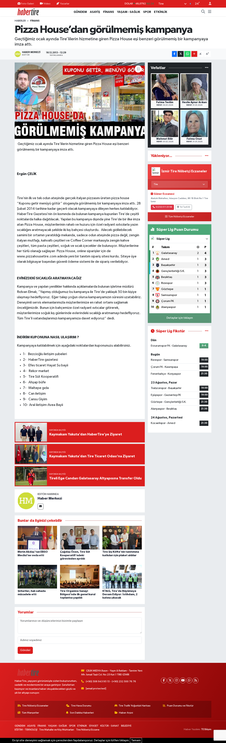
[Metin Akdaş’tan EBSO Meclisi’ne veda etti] (37, 537)
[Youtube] (183, 680)
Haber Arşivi (126, 712)
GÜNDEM (80, 11)
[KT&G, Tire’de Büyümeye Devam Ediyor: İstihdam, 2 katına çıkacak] (122, 576)
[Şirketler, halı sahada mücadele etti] (37, 576)
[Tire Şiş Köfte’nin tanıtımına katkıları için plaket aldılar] (122, 537)
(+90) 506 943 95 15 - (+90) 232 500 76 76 (111, 681)
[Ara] (203, 12)
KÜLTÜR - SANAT (109, 725)
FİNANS (108, 11)
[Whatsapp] (189, 680)
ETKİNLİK (160, 11)
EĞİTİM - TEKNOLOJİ (26, 729)
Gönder (25, 650)
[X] (170, 680)
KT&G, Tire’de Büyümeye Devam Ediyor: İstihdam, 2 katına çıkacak (120, 594)
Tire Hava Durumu (81, 705)
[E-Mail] (40, 506)
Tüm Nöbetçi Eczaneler (181, 216)
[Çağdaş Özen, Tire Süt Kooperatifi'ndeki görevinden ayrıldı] (79, 537)
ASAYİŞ (95, 11)
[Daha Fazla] (194, 54)
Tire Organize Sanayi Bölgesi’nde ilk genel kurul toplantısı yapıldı (77, 594)
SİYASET (93, 725)
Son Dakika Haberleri (82, 712)
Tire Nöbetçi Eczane (87, 729)
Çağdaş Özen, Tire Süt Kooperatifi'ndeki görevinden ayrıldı (75, 555)
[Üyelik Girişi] (208, 4)
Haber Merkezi (50, 498)
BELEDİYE (126, 725)
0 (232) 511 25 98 (164, 207)
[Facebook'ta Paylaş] (174, 54)
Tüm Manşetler (30, 712)
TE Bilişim (206, 729)
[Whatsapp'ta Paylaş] (187, 54)
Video (47, 3)
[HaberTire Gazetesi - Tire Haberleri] (28, 12)
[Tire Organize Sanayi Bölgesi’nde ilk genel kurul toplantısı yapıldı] (79, 576)
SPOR (147, 11)
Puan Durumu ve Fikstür (180, 705)
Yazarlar (64, 3)
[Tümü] (206, 67)
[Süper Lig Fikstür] (206, 331)
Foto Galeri (27, 3)
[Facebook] (164, 680)
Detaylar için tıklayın (179, 317)
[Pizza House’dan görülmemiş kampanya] (80, 101)
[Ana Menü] (209, 12)
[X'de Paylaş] (181, 54)
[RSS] (195, 680)
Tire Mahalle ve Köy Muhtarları (56, 729)
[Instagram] (176, 680)
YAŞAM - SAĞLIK (128, 11)
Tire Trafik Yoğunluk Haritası (134, 705)
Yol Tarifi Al (185, 207)
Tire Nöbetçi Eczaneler (35, 705)
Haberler (20, 21)
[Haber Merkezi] (26, 500)
